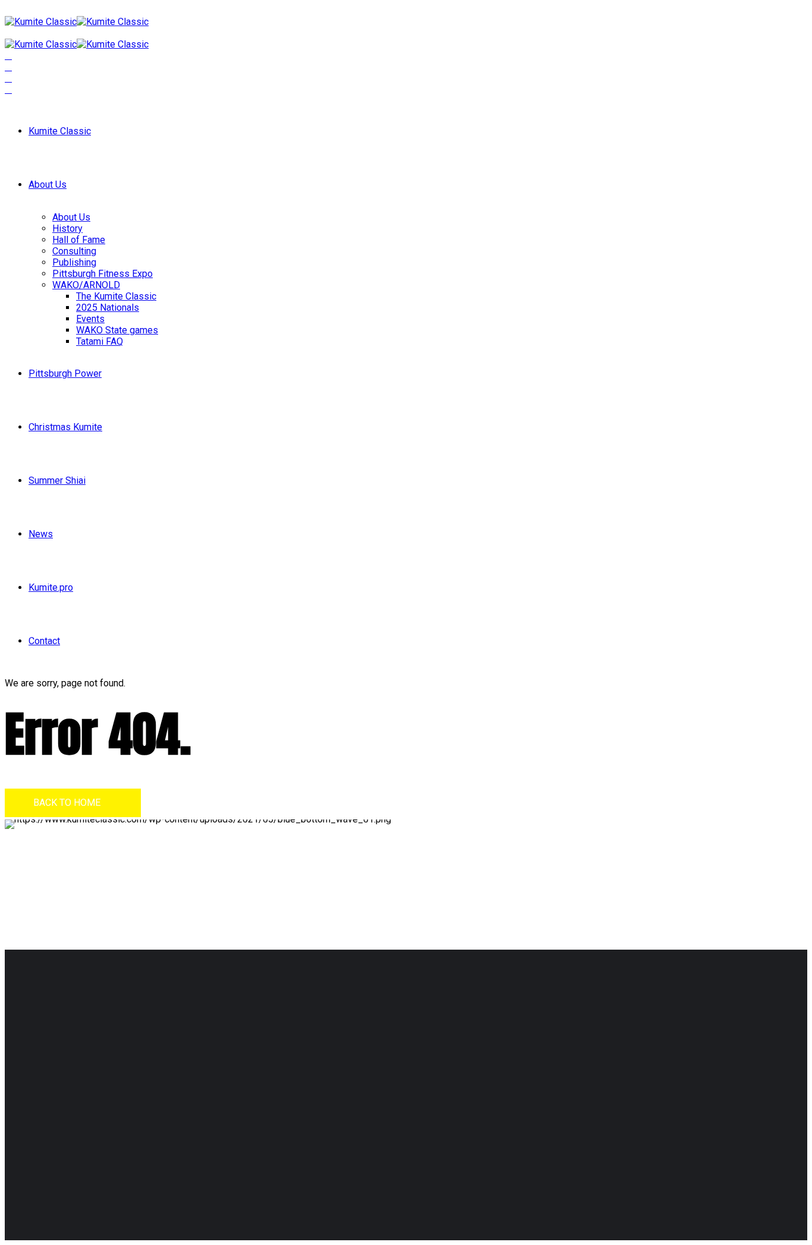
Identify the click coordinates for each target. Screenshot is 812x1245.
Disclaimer (69, 1158)
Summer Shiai (57, 480)
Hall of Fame (78, 239)
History (67, 228)
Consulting (74, 251)
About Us (48, 184)
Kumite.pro (51, 587)
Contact (44, 641)
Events (90, 318)
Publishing (74, 262)
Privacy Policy (123, 1158)
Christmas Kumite (65, 427)
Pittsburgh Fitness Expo (102, 273)
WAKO (332, 1088)
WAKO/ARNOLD (86, 285)
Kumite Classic (60, 131)
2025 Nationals (107, 307)
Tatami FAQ (99, 341)
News (41, 534)
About (331, 1065)
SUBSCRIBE (566, 1090)
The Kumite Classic (116, 296)
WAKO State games (117, 330)
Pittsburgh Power (65, 373)
